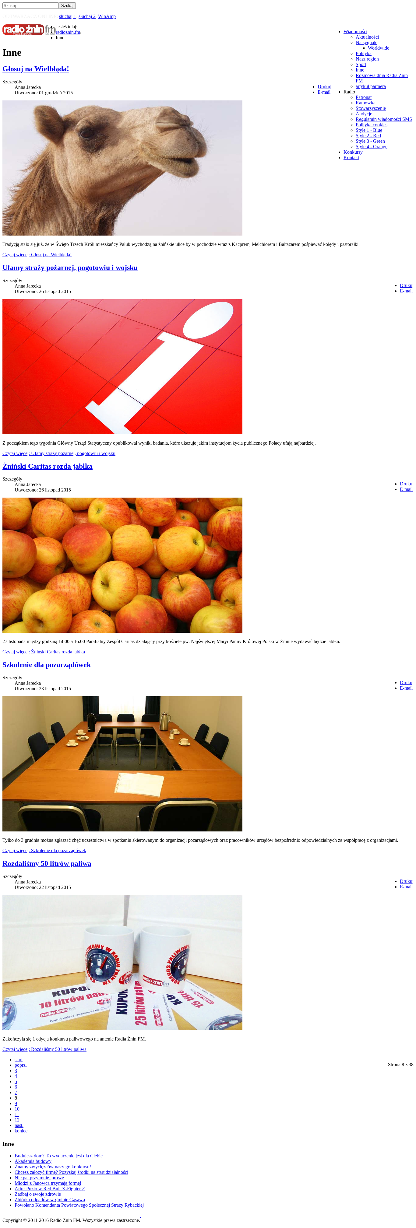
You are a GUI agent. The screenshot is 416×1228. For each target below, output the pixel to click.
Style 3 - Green (370, 141)
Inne (360, 69)
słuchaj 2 (87, 16)
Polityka (364, 53)
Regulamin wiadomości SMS (384, 119)
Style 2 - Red (368, 135)
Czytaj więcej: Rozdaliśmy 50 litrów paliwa (44, 1049)
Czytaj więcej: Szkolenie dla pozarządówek (44, 850)
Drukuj (324, 86)
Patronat (364, 97)
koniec (21, 1130)
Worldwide (378, 48)
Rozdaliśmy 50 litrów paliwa (46, 863)
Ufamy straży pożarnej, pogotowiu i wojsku (70, 267)
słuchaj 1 (67, 16)
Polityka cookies (371, 124)
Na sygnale (366, 42)
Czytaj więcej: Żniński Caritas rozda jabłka (43, 651)
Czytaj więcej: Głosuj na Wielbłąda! (37, 254)
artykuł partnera (371, 86)
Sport (361, 64)
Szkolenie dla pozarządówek (46, 665)
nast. (19, 1125)
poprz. (21, 1065)
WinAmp (107, 16)
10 (17, 1108)
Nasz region (367, 58)
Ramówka (365, 102)
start (19, 1059)
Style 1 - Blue (369, 130)
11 (17, 1114)
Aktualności (367, 37)
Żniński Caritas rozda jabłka (47, 466)
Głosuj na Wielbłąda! (35, 69)
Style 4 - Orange (371, 146)
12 (17, 1119)
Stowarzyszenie (371, 108)
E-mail (324, 92)
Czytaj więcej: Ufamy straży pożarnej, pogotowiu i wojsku (58, 453)
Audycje (364, 113)
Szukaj (67, 5)
